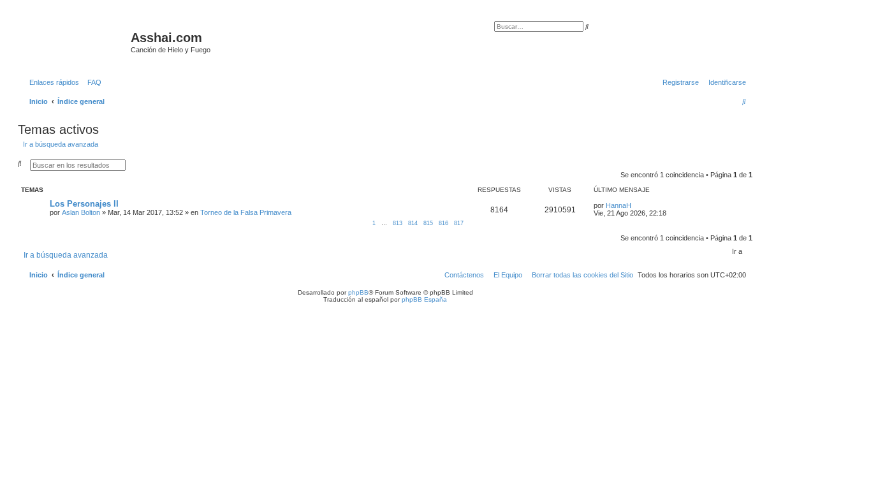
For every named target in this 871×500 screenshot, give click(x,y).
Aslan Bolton (81, 212)
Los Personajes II (84, 204)
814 (413, 223)
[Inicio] (76, 41)
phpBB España (424, 299)
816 (443, 223)
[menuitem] (91, 82)
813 (397, 223)
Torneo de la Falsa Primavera (245, 212)
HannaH (618, 205)
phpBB (358, 292)
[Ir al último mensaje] (635, 205)
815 (428, 223)
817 (459, 223)
